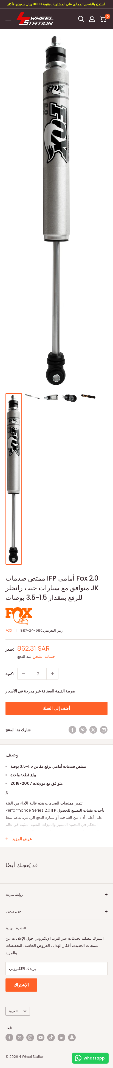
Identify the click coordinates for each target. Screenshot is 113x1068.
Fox (8, 630)
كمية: (9, 673)
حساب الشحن (44, 656)
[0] (103, 19)
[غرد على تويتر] (93, 730)
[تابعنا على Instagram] (30, 1037)
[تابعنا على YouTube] (40, 1037)
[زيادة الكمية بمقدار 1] (52, 673)
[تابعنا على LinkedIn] (61, 1037)
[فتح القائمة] (8, 19)
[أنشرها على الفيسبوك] (72, 730)
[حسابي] (92, 19)
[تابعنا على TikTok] (51, 1037)
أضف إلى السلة (56, 708)
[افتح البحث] (81, 19)
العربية (13, 1011)
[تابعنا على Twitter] (20, 1037)
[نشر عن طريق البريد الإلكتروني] (104, 730)
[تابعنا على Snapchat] (72, 1037)
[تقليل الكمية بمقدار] (23, 673)
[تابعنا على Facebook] (9, 1037)
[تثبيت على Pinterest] (83, 730)
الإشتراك (21, 985)
